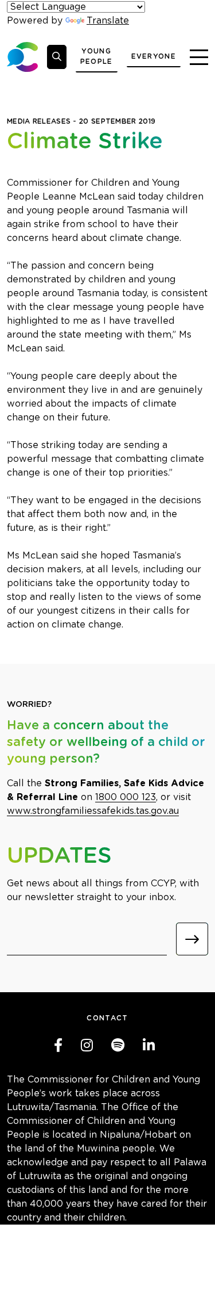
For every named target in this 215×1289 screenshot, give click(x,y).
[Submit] (192, 939)
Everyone (153, 56)
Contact (107, 1018)
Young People (96, 56)
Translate (108, 20)
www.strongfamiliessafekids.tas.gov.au (93, 811)
